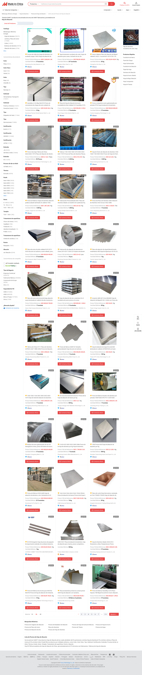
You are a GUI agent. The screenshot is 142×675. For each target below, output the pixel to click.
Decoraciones (10, 122)
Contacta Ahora (33, 71)
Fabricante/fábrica (12, 278)
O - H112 (8, 202)
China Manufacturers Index (67, 659)
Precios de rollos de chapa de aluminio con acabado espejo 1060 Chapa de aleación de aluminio (38, 55)
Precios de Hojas (101, 627)
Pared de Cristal (10, 108)
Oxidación (7, 226)
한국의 (86, 656)
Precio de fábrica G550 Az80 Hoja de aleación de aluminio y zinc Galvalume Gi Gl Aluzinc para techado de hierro (38, 494)
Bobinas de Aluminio (12, 46)
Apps (127, 10)
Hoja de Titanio (127, 84)
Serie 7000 (8, 193)
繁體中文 (32, 656)
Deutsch (57, 656)
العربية (91, 656)
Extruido (8, 173)
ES (6, 160)
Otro (4, 51)
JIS (6, 150)
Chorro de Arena (10, 221)
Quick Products (54, 659)
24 (32, 614)
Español (51, 656)
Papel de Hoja (127, 69)
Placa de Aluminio (53, 627)
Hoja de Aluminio (12, 36)
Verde (6, 73)
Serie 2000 (8, 190)
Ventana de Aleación (129, 72)
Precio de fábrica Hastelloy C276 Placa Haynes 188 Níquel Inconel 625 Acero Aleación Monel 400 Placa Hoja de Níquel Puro (104, 592)
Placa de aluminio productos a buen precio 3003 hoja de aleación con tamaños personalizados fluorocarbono (71, 592)
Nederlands (98, 656)
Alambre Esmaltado (10, 229)
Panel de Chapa (128, 60)
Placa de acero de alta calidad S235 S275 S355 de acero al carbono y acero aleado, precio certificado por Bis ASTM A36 (39, 250)
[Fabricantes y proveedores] (12, 4)
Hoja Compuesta (128, 81)
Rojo (6, 80)
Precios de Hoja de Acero (103, 625)
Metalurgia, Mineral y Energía (9, 33)
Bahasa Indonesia (131, 656)
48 (40, 614)
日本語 (38, 656)
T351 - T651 (8, 214)
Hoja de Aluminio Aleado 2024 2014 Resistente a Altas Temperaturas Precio (102, 543)
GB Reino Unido (10, 153)
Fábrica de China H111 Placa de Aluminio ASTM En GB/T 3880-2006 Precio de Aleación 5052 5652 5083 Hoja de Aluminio (38, 348)
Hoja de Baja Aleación (129, 78)
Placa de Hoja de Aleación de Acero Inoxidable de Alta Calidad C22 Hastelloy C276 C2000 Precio (71, 104)
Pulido (7, 231)
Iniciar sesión (136, 5)
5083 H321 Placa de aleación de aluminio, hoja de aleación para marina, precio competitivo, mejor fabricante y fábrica (71, 543)
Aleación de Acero (11, 48)
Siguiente (113, 614)
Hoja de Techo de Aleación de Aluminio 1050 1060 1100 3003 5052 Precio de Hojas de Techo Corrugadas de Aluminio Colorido (104, 153)
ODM (7, 292)
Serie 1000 (8, 180)
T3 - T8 (7, 205)
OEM (7, 294)
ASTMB (7, 166)
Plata (7, 64)
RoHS (7, 129)
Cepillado (8, 224)
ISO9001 (8, 136)
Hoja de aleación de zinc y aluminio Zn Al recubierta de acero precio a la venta (71, 299)
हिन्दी (104, 656)
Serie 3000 (8, 185)
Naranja (6, 90)
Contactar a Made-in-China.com (80, 654)
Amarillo (6, 83)
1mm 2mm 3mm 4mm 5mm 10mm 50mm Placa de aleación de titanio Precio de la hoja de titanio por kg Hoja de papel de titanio (72, 494)
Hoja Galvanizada (128, 63)
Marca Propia (10, 297)
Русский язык (78, 656)
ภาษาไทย (109, 656)
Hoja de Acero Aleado (129, 75)
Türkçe (115, 656)
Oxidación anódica (10, 238)
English (20, 656)
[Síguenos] (110, 654)
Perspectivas (103, 654)
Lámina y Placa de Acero (11, 40)
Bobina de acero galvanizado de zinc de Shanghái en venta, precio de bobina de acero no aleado (38, 445)
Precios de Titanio (77, 627)
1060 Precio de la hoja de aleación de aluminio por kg (102, 445)
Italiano (71, 656)
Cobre (8, 43)
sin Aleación (9, 252)
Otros (7, 299)
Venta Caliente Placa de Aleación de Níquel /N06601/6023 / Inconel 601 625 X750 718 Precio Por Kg (103, 55)
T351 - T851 (8, 207)
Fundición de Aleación (129, 66)
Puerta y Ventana (11, 106)
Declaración (41, 654)
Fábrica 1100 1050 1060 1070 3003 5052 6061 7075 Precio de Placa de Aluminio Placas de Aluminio (71, 153)
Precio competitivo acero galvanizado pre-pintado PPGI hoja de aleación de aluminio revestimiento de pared (103, 104)
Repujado (8, 245)
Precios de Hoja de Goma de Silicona (83, 625)
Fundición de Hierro (129, 57)
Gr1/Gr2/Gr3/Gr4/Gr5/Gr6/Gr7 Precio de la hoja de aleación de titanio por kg (72, 397)
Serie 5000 (8, 188)
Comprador (107, 10)
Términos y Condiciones (73, 668)
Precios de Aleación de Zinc (33, 630)
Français (44, 656)
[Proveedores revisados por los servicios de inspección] (12, 263)
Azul (6, 71)
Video (84, 29)
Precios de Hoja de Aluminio (56, 630)
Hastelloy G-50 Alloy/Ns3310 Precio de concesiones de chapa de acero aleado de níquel (37, 104)
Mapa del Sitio (94, 654)
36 (36, 614)
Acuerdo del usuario (51, 654)
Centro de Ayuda (32, 654)
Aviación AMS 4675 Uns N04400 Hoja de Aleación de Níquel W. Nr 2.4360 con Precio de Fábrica (103, 299)
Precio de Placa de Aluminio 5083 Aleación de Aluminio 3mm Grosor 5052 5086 (103, 202)
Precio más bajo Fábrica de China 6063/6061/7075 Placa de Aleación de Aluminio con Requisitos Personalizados (39, 153)
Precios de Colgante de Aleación (34, 625)
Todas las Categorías (11, 10)
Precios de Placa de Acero (32, 627)
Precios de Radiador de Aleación (57, 625)
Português (64, 656)
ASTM (7, 143)
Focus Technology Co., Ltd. (67, 662)
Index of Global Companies (98, 659)
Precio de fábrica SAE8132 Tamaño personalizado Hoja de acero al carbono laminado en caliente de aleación (69, 348)
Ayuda (119, 10)
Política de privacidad (64, 654)
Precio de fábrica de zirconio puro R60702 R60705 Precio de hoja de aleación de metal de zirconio (39, 592)
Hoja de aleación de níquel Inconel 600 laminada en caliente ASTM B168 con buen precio (103, 348)
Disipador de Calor (11, 115)
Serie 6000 (8, 183)
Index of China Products (82, 659)
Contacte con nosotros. (12, 308)
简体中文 (26, 656)
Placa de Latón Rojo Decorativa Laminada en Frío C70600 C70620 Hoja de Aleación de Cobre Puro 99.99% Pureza (103, 494)
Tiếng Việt (122, 656)
